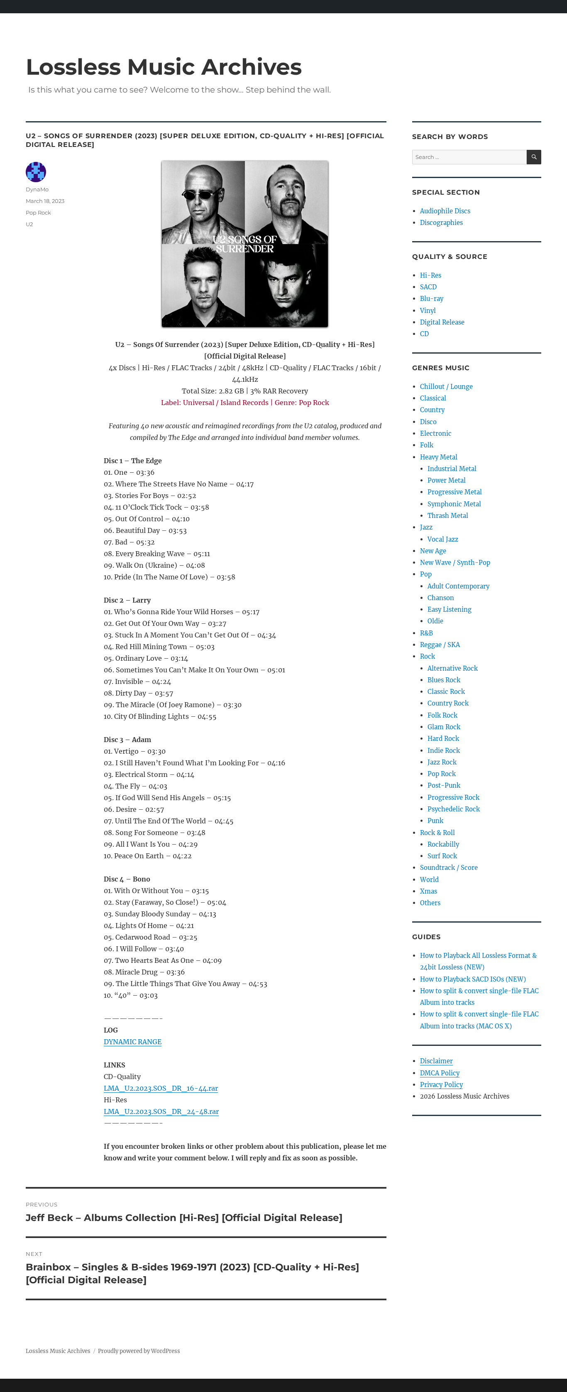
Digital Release (442, 322)
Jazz (426, 527)
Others (430, 903)
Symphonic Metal (454, 504)
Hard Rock (443, 738)
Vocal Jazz (443, 539)
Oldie (435, 621)
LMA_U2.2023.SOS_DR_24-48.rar (161, 1111)
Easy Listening (450, 609)
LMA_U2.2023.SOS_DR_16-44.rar (161, 1088)
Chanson (441, 598)
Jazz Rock (442, 762)
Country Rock (448, 703)
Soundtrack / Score (449, 868)
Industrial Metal (452, 469)
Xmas (428, 891)
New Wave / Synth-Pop (455, 563)
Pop (426, 574)
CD (424, 334)
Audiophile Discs (445, 211)
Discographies (441, 223)
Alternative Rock (453, 668)
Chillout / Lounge (446, 387)
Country (432, 410)
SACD (428, 287)
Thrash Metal (448, 516)
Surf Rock (442, 856)
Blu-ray (431, 299)
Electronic (436, 433)
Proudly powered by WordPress (139, 1351)
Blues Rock (444, 680)
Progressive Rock (453, 797)
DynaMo (37, 189)
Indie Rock (444, 751)
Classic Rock (446, 692)
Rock (427, 656)
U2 (29, 224)
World (429, 880)
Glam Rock (444, 727)
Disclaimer (436, 1061)
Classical (433, 398)
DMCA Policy (439, 1073)
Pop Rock (38, 212)
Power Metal (447, 480)
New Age (433, 551)
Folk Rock (442, 715)
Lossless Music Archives (164, 66)
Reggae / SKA (440, 645)
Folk (426, 445)
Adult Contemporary (458, 586)
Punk (435, 821)
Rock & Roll (437, 833)
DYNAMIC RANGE (132, 1042)
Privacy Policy (441, 1085)
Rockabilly (443, 844)
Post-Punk (444, 785)
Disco (428, 422)
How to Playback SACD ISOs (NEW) (473, 979)
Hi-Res (430, 275)
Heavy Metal (438, 457)
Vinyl (428, 311)
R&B (426, 633)
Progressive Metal (455, 492)
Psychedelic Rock (454, 809)
